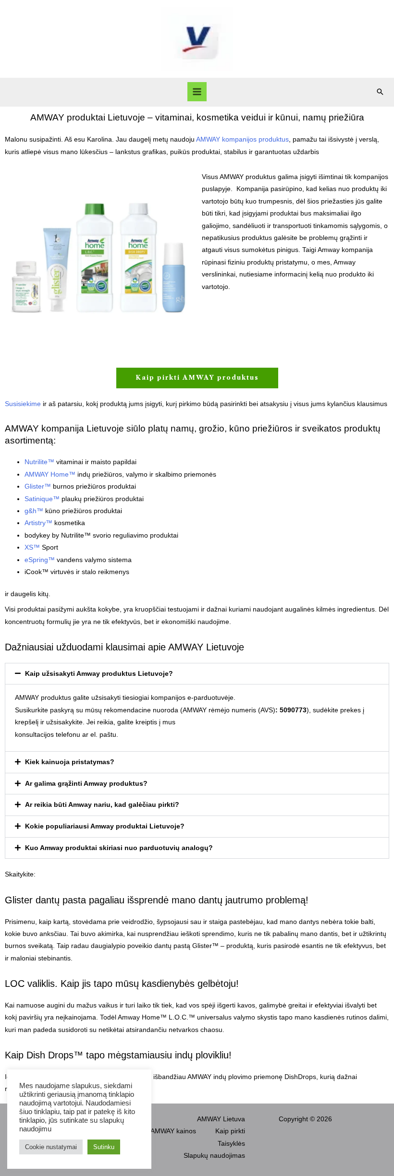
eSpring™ (40, 560)
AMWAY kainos (173, 1131)
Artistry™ (38, 523)
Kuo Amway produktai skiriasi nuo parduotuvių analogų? (119, 848)
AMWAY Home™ (50, 474)
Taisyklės (231, 1143)
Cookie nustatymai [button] (51, 1147)
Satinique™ (42, 499)
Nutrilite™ (39, 462)
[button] (380, 91)
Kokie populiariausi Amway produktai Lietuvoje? (105, 826)
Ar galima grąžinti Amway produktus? (86, 783)
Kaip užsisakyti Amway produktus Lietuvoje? (99, 673)
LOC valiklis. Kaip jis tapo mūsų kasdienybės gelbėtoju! (122, 983)
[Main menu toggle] (197, 92)
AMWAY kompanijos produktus (242, 139)
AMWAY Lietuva (221, 1119)
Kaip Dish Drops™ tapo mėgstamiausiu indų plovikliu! (118, 1055)
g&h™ (34, 511)
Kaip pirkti (230, 1131)
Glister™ (38, 486)
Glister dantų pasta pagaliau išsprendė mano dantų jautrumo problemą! (156, 900)
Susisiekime (23, 404)
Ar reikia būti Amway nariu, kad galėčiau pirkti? (102, 804)
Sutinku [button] (103, 1147)
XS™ (32, 547)
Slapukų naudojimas (214, 1155)
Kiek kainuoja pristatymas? (69, 762)
